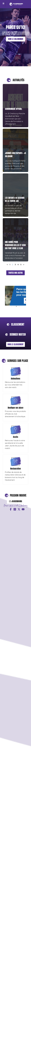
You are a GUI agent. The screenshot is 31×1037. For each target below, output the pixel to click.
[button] (7, 296)
